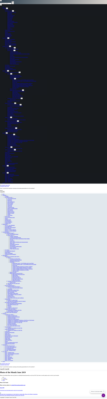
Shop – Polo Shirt (8, 357)
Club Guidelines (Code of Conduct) (14, 294)
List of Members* (8, 226)
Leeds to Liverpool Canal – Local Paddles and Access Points (24, 264)
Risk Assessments (10, 292)
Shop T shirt (7, 355)
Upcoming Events (8, 197)
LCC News (7, 249)
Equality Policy (10, 295)
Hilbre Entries (15, 275)
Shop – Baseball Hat (9, 358)
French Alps (14, 265)
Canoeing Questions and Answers (14, 281)
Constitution (9, 288)
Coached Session (10, 207)
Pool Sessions (10, 209)
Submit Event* (8, 219)
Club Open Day (15, 271)
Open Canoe (7, 338)
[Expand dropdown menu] (8, 224)
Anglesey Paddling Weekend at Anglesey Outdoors (22, 266)
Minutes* (9, 305)
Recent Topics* (10, 235)
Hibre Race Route (15, 276)
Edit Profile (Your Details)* (10, 227)
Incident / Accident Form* (12, 300)
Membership (4, 224)
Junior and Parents (11, 201)
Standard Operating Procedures (13, 286)
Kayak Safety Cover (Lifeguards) (11, 335)
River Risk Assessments (12, 324)
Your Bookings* (8, 220)
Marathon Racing (8, 336)
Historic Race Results (16, 277)
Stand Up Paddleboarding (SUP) (11, 342)
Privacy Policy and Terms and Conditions (15, 297)
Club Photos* (7, 252)
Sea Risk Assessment (11, 323)
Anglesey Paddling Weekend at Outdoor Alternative (22, 268)
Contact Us (9, 284)
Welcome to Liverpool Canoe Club (12, 256)
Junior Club (12, 243)
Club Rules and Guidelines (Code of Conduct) (16, 301)
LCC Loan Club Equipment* (10, 347)
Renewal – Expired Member (10, 229)
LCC (3, 194)
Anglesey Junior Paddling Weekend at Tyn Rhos (21, 267)
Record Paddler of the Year (12, 311)
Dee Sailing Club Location (17, 278)
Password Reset (8, 228)
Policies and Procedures (9, 285)
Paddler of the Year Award (10, 309)
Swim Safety (9, 215)
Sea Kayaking (12, 245)
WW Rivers (9, 200)
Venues (6, 218)
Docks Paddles (10, 203)
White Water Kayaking (14, 248)
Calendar (4, 195)
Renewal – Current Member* (10, 230)
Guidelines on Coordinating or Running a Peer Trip (17, 321)
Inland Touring (10, 210)
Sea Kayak (9, 199)
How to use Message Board (12, 234)
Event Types (7, 216)
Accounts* (9, 306)
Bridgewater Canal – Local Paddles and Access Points (23, 263)
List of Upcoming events (10, 217)
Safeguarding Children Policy (13, 290)
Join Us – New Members (10, 225)
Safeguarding (7, 299)
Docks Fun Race (13, 272)
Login (3, 361)
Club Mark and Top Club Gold (13, 283)
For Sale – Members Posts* (10, 350)
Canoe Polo (9, 205)
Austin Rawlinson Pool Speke (16, 259)
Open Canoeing (13, 247)
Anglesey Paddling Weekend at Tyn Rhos (20, 269)
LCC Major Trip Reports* (10, 251)
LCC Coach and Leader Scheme (16, 287)
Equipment (4, 344)
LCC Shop (4, 351)
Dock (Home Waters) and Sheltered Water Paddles (20, 238)
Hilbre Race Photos (16, 280)
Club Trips (12, 262)
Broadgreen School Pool (15, 261)
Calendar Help (8, 223)
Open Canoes (10, 204)
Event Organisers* (8, 221)
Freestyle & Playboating (9, 332)
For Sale (11, 239)
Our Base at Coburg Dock (15, 258)
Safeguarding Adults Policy (12, 293)
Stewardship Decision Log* (12, 304)
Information (4, 255)
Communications (5, 232)
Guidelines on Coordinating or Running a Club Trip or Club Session (20, 320)
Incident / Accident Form (12, 315)
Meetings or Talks (10, 211)
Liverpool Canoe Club (4, 186)
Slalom (6, 341)
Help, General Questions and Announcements (19, 242)
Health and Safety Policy (12, 291)
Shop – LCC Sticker (9, 360)
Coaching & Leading (9, 314)
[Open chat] (103, 395)
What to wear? (13, 282)
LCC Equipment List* (9, 348)
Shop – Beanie (8, 359)
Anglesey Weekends (14, 236)
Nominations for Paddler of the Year (14, 310)
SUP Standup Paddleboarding (16, 246)
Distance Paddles (10, 213)
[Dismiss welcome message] (104, 391)
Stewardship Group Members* (11, 302)
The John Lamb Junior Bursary (11, 312)
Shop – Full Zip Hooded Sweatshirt (12, 353)
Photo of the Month (9, 253)
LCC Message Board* (9, 233)
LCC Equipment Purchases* (10, 349)
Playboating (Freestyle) (14, 244)
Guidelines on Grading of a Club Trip (14, 322)
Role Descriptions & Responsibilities (14, 303)
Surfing (8, 214)
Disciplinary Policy (11, 296)
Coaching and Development (15, 237)
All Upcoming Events (11, 198)
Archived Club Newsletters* (10, 254)
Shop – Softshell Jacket (9, 352)
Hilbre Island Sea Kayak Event (16, 273)
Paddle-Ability (8, 339)
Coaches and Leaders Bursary (13, 319)
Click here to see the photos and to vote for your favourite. (11, 390)
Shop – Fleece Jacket (9, 354)
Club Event (9, 206)
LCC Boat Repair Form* (10, 345)
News (3, 380)
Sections (4, 313)
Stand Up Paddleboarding (12, 208)
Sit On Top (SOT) (8, 340)
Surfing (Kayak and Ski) (10, 343)
